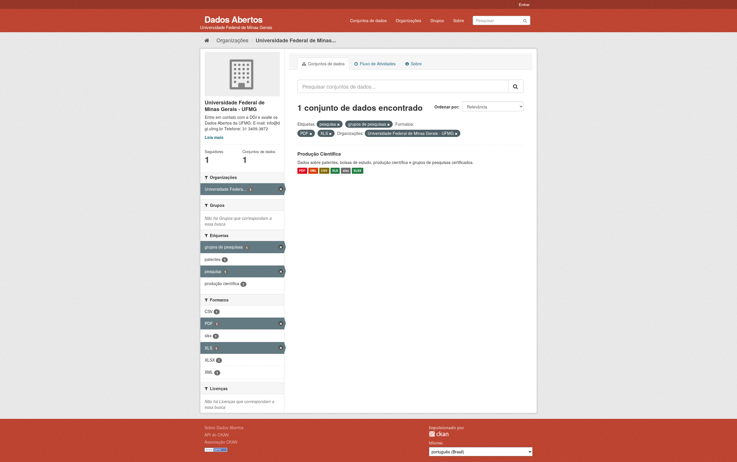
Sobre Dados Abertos (224, 427)
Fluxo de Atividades (377, 63)
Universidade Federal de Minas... (296, 40)
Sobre (458, 20)
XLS (335, 171)
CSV (324, 171)
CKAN (439, 434)
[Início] (206, 40)
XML (313, 171)
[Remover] (338, 124)
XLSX (357, 171)
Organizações (408, 20)
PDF (302, 171)
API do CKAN (216, 435)
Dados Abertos (233, 19)
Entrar (524, 4)
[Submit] (525, 20)
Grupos (437, 20)
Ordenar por (446, 107)
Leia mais (214, 137)
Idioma (435, 443)
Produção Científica (319, 153)
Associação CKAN (220, 442)
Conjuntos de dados (368, 20)
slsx (346, 171)
